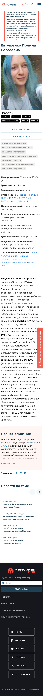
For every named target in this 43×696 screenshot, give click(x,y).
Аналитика (7, 604)
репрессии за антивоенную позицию (19, 156)
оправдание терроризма (13, 152)
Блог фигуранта (21, 136)
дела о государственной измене (17, 148)
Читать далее (8, 463)
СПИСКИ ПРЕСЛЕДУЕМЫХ (14, 617)
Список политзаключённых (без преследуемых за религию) (19, 256)
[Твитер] (25, 473)
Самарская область (11, 160)
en (27, 4)
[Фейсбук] (16, 473)
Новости (6, 597)
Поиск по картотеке (13, 610)
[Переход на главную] (9, 4)
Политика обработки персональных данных (20, 689)
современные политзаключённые (18, 164)
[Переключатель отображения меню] (39, 4)
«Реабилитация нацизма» (14, 143)
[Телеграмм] (20, 473)
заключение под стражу (13, 169)
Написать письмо (21, 130)
